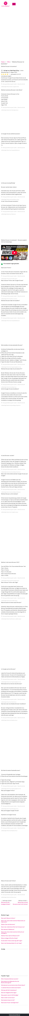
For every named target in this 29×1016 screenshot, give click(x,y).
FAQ (8, 62)
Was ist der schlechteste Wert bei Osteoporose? (13, 927)
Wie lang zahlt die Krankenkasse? (9, 990)
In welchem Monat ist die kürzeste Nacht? (11, 987)
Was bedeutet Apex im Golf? (8, 1000)
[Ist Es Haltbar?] (5, 4)
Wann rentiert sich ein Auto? (8, 997)
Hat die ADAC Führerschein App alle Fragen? (11, 940)
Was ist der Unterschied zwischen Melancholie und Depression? (13, 921)
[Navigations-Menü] (14, 4)
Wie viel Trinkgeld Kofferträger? (9, 992)
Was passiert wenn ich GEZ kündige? (9, 995)
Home (3, 62)
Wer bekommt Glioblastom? (7, 929)
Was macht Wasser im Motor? (8, 918)
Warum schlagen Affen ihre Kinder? (9, 938)
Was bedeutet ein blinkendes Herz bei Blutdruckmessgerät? (10, 982)
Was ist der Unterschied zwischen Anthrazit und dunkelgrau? (12, 932)
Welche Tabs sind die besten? (8, 924)
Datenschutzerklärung (14, 1014)
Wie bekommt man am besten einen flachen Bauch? (13, 985)
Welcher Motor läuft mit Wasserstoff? (10, 935)
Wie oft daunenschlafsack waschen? (9, 979)
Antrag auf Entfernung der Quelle (10, 84)
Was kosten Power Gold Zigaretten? (10, 1002)
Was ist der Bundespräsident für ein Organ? (11, 943)
